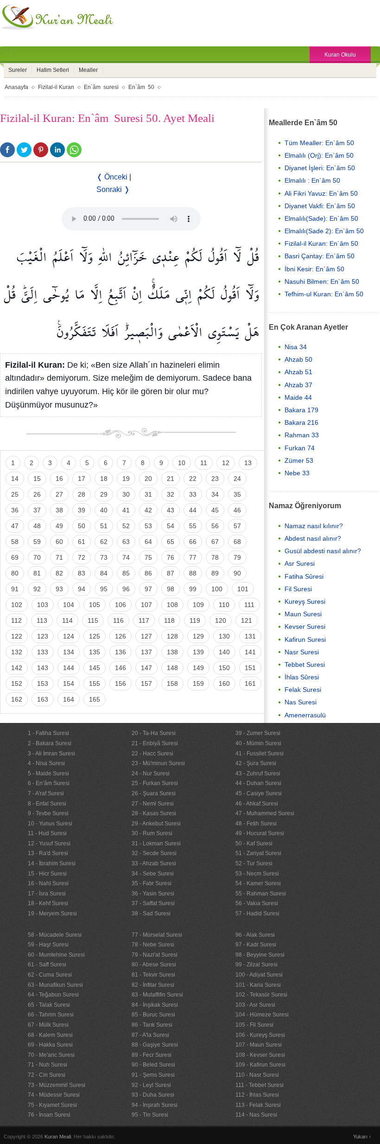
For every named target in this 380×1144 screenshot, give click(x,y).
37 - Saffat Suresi (153, 903)
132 (16, 652)
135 (94, 652)
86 (148, 573)
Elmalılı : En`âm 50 (312, 180)
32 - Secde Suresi (154, 853)
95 (104, 589)
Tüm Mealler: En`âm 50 (319, 143)
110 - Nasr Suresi (257, 1075)
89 (215, 573)
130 (224, 636)
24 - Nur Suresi (151, 773)
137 (146, 652)
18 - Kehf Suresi (48, 903)
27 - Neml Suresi (153, 803)
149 (198, 667)
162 (16, 699)
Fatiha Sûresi (304, 576)
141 (250, 652)
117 (144, 620)
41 (126, 510)
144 (68, 667)
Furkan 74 (300, 448)
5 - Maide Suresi (48, 773)
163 (42, 699)
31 (148, 494)
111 (249, 604)
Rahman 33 (302, 435)
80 (15, 573)
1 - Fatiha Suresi (48, 733)
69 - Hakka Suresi (50, 1045)
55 (192, 526)
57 (237, 526)
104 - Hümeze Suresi (262, 1014)
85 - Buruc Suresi (153, 1014)
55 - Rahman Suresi (260, 893)
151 (250, 667)
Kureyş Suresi (305, 601)
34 (215, 494)
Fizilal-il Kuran (56, 87)
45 (215, 510)
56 (215, 526)
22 (192, 478)
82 (59, 573)
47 (15, 526)
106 (120, 604)
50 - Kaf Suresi (253, 843)
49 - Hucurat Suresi (259, 833)
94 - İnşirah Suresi (154, 1105)
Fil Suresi (298, 589)
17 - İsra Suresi (47, 893)
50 (81, 526)
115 (93, 620)
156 (120, 683)
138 (172, 652)
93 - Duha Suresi (153, 1095)
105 (94, 604)
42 (148, 510)
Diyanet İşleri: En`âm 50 (320, 168)
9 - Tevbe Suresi (48, 813)
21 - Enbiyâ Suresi (155, 743)
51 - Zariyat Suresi (258, 853)
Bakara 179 (301, 410)
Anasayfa (16, 87)
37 (37, 510)
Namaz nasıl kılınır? (314, 526)
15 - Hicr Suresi (47, 873)
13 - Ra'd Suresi (48, 853)
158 (172, 683)
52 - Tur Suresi (253, 863)
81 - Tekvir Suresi (153, 974)
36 (15, 510)
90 (237, 573)
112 (16, 620)
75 (148, 557)
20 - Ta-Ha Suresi (154, 733)
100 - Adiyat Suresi (259, 974)
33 (192, 494)
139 (198, 652)
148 (172, 667)
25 (15, 494)
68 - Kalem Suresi (50, 1035)
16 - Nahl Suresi (48, 883)
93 (59, 589)
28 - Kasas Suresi (154, 813)
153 (42, 683)
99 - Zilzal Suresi (256, 964)
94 (81, 589)
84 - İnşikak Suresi (155, 1005)
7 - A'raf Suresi (46, 793)
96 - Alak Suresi (255, 935)
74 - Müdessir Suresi (54, 1095)
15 (37, 478)
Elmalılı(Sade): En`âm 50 (321, 218)
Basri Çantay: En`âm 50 (320, 256)
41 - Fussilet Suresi (259, 753)
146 (120, 667)
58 (15, 541)
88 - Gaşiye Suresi (155, 1045)
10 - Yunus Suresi (50, 823)
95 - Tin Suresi (150, 1115)
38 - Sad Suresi (151, 913)
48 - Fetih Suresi (256, 823)
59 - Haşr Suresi (48, 944)
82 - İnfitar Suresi (153, 985)
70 (37, 557)
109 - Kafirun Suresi (260, 1064)
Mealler (88, 70)
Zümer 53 (299, 460)
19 (126, 478)
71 (59, 557)
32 (170, 494)
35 (237, 494)
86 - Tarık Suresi (152, 1025)
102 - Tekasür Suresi (261, 994)
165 (94, 699)
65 (170, 541)
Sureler (17, 70)
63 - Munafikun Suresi (55, 985)
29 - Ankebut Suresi (156, 823)
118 (169, 620)
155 (94, 683)
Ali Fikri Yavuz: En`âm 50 (321, 193)
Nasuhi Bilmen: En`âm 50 (322, 281)
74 (126, 557)
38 (59, 510)
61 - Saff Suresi (47, 964)
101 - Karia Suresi (258, 985)
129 (198, 636)
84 (104, 573)
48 (37, 526)
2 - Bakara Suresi (49, 743)
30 (126, 494)
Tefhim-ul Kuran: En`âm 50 (324, 294)
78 (215, 557)
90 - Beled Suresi (153, 1064)
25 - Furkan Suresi (155, 783)
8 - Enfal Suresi (47, 803)
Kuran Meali (57, 1136)
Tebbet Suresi (305, 664)
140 (224, 652)
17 (81, 478)
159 (198, 683)
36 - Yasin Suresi (153, 893)
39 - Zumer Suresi (257, 733)
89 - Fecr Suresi (151, 1055)
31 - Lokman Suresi (156, 843)
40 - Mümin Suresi (258, 743)
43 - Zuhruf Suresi (257, 773)
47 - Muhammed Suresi (264, 813)
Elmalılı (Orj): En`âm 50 (319, 155)
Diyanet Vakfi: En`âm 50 (320, 206)
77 (192, 557)
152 (16, 683)
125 (94, 636)
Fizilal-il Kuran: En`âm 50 (321, 243)
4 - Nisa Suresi (46, 763)
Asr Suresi (300, 563)
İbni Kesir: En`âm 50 (314, 269)
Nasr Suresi (302, 652)
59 (37, 541)
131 (250, 636)
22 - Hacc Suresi (152, 753)
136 (120, 652)
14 (15, 478)
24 (237, 478)
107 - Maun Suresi (258, 1045)
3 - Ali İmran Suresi (51, 753)
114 (67, 620)
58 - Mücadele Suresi (55, 935)
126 (120, 636)
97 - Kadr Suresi (255, 944)
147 (146, 667)
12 (225, 463)
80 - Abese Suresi (154, 964)
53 (148, 526)
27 (59, 494)
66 (192, 541)
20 (148, 478)
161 (250, 683)
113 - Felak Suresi (258, 1105)
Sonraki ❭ (113, 189)
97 (148, 589)
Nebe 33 (297, 473)
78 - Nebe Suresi (153, 944)
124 (68, 636)
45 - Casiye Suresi (258, 793)
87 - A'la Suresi (150, 1035)
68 (237, 541)
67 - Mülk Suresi (48, 1025)
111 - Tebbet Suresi (259, 1085)
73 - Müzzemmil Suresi (56, 1085)
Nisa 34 (296, 347)
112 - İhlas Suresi (257, 1095)
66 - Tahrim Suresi (51, 1014)
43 (170, 510)
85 (126, 573)
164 (68, 699)
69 (15, 557)
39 (81, 510)
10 (181, 463)
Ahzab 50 (298, 359)
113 (42, 620)
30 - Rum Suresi (152, 833)
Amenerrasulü (305, 715)
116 (118, 620)
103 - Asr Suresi (255, 1005)
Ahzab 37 (298, 385)
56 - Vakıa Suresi (256, 903)
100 (216, 589)
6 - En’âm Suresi (49, 783)
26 (37, 494)
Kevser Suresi (305, 626)
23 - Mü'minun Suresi (158, 763)
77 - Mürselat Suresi (157, 935)
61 (81, 541)
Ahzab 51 (298, 372)
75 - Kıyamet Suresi (52, 1105)
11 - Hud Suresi (47, 833)
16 (59, 478)
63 (126, 541)
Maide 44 (298, 397)
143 (42, 667)
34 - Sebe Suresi (153, 873)
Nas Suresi (301, 702)
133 (42, 652)
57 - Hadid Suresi (257, 913)
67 (215, 541)
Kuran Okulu (340, 54)
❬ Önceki (111, 177)
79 (237, 557)
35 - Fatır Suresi (151, 883)
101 (242, 589)
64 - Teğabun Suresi (53, 994)
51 (104, 526)
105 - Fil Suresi (254, 1025)
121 (246, 620)
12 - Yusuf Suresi (49, 843)
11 (203, 463)
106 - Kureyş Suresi (260, 1035)
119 (195, 620)
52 (126, 526)
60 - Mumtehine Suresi (56, 955)
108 (172, 604)
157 (146, 683)
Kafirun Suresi (305, 639)
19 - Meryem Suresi (52, 913)
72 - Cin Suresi (46, 1075)
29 (104, 494)
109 (198, 604)
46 (237, 510)
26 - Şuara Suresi (154, 793)
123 (42, 636)
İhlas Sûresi (302, 677)
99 (192, 589)
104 (68, 604)
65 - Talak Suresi (49, 1005)
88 (192, 573)
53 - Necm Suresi (257, 873)
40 (104, 510)
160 (224, 683)
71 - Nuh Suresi (47, 1064)
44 (192, 510)
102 (16, 604)
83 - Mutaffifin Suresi (157, 994)
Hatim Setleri (53, 70)
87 (170, 573)
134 (68, 652)
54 (170, 526)
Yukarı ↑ (362, 1136)
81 (37, 573)
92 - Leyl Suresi (151, 1085)
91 (15, 589)
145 (94, 667)
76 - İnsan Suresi (49, 1115)
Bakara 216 (301, 422)
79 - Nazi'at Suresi (154, 955)
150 (224, 667)
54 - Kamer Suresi (258, 883)
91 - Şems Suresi (153, 1075)
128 (172, 636)
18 (104, 478)
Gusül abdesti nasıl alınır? (323, 551)
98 (170, 589)
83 (81, 573)
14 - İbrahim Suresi (52, 863)
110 (224, 604)
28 (81, 494)
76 (170, 557)
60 (59, 541)
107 (146, 604)
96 (126, 589)
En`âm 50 (141, 87)
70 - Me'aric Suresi (51, 1055)
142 (16, 667)
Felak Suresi (303, 689)
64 (148, 541)
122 (16, 636)
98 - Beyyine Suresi (260, 955)
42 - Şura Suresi (255, 763)
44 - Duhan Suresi (258, 783)
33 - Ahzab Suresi (154, 863)
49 (59, 526)
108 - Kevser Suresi (260, 1055)
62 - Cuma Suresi (50, 974)
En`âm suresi (101, 87)
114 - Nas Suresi (256, 1115)
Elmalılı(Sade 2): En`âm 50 (324, 231)
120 (220, 620)
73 (104, 557)
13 (248, 463)
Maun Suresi (303, 614)
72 (81, 557)
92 (37, 589)
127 (146, 636)
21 (170, 478)
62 (104, 541)
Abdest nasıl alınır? (313, 538)
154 (68, 683)
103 (42, 604)
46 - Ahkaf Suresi (256, 803)
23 (215, 478)
